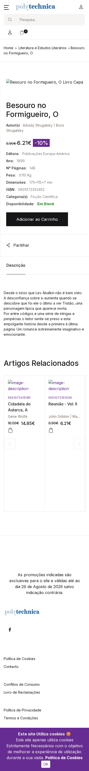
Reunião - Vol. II (54, 403)
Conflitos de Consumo (22, 684)
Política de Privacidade (22, 710)
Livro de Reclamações (22, 692)
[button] (6, 6)
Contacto (11, 666)
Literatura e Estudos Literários (43, 48)
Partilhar (20, 245)
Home (8, 48)
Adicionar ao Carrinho (37, 219)
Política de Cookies (64, 757)
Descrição (15, 265)
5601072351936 (51, 397)
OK (45, 764)
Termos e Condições (21, 718)
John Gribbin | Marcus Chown (64, 416)
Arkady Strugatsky (38, 125)
